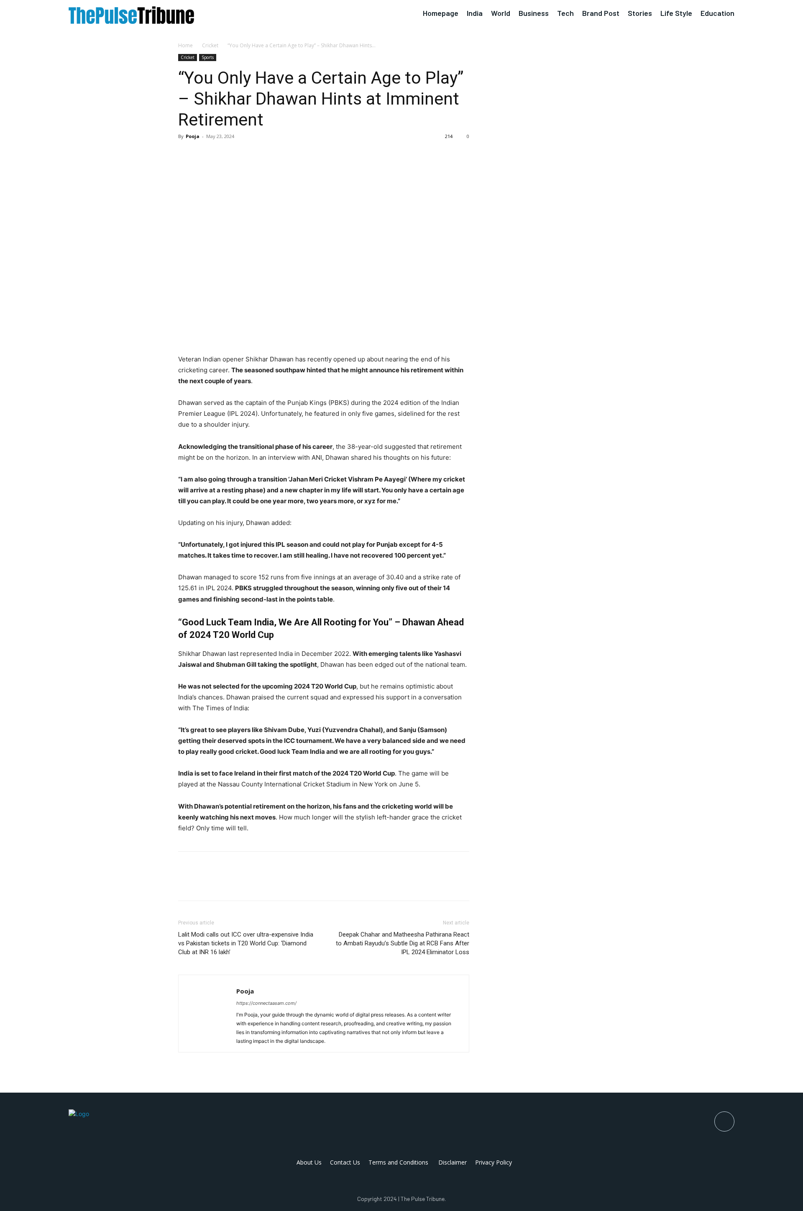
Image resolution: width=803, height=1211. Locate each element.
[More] (264, 155)
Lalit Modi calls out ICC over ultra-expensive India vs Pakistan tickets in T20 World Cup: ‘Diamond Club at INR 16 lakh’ (245, 943)
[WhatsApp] (244, 155)
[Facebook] (186, 155)
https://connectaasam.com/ (266, 1003)
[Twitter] (205, 155)
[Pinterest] (225, 155)
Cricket (210, 45)
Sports (208, 57)
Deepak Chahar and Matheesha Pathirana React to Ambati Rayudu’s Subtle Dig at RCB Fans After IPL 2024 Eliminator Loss (402, 943)
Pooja (192, 136)
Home (185, 45)
